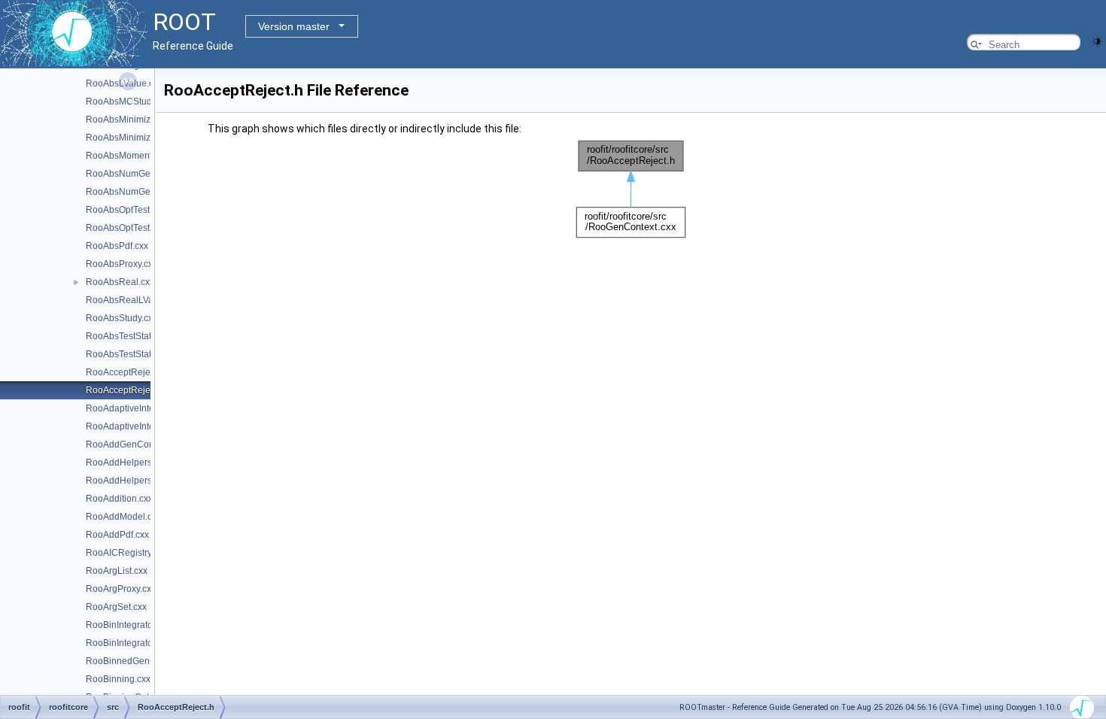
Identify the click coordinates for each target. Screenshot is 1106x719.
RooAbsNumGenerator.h (136, 192)
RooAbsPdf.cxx (117, 246)
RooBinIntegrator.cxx (128, 625)
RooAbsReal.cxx (120, 282)
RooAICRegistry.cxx (126, 553)
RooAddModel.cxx (123, 516)
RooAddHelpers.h (123, 480)
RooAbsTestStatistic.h (130, 354)
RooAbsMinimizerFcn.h (133, 137)
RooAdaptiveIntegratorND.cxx (147, 408)
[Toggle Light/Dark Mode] (1097, 40)
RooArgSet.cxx (116, 607)
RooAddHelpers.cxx (127, 462)
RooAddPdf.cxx (117, 534)
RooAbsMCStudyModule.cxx (144, 101)
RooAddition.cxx (119, 498)
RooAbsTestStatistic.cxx (134, 336)
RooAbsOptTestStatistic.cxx (141, 210)
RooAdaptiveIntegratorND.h (142, 426)
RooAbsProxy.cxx (121, 264)
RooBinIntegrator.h (124, 643)
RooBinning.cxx (118, 679)
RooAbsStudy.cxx (121, 318)
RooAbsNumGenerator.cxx (140, 173)
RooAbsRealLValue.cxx (134, 300)
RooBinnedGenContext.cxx (141, 661)
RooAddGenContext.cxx (135, 444)
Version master (294, 26)
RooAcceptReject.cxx (129, 372)
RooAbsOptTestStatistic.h (137, 228)
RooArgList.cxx (116, 571)
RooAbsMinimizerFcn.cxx (138, 119)
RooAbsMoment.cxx (127, 155)
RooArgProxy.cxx (121, 589)
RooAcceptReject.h (125, 390)
